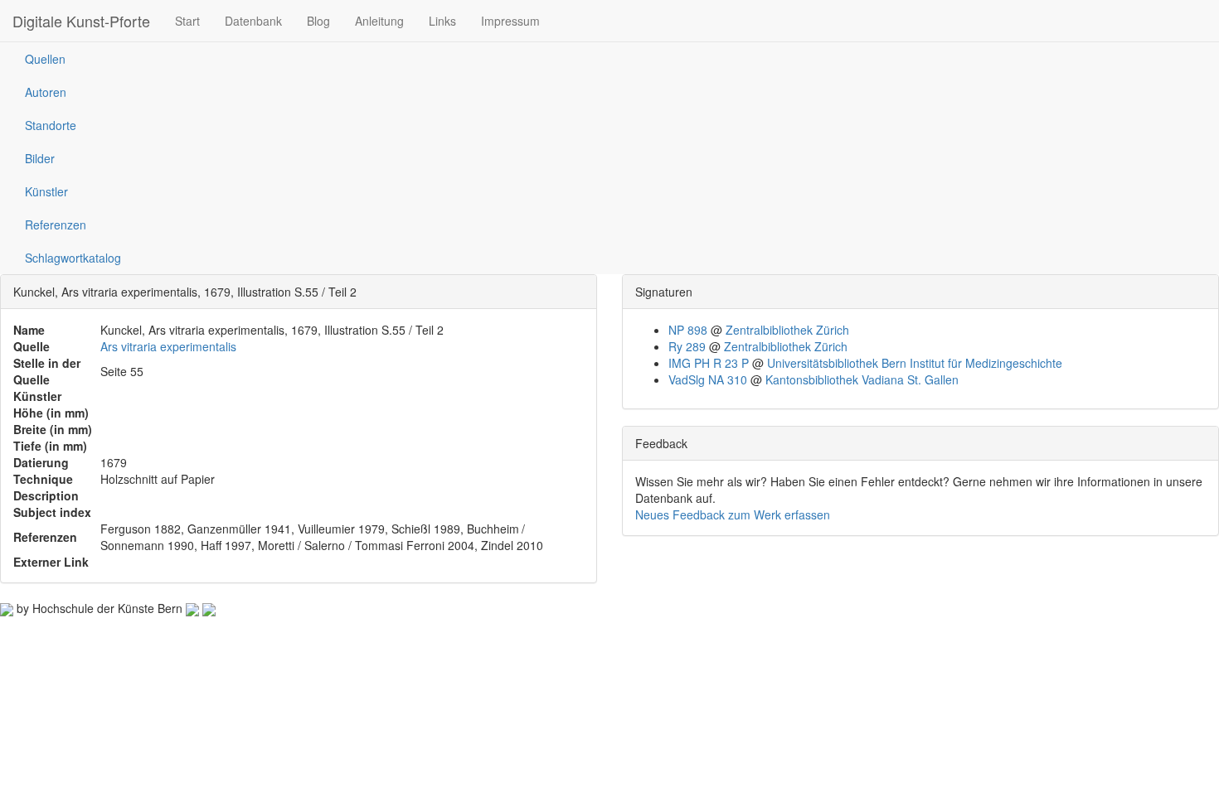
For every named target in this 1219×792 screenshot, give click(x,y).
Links (442, 20)
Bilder (40, 158)
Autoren (45, 92)
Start (187, 20)
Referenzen (55, 224)
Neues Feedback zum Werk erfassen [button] (732, 514)
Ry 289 (687, 346)
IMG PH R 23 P (708, 363)
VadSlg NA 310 (707, 379)
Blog (318, 20)
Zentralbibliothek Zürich (787, 329)
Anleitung (379, 20)
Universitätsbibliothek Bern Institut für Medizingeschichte (914, 363)
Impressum (510, 20)
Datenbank (253, 20)
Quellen (45, 59)
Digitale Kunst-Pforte (81, 20)
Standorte (50, 125)
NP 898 (687, 329)
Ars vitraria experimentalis (168, 346)
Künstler (46, 191)
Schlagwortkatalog (73, 257)
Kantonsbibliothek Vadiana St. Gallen (862, 379)
